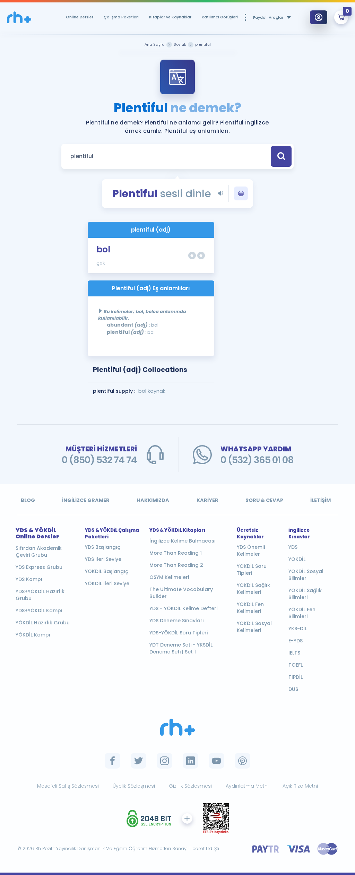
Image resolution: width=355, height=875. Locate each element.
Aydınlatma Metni (247, 785)
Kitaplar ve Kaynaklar (170, 17)
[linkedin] (190, 761)
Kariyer (207, 500)
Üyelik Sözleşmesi (134, 785)
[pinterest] (242, 761)
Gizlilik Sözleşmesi (190, 785)
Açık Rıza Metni (300, 785)
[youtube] (216, 761)
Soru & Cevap (264, 500)
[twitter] (138, 761)
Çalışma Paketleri (121, 17)
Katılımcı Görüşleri (220, 17)
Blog (28, 500)
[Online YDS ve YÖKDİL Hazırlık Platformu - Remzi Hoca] (177, 727)
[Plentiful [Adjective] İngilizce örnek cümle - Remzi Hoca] (19, 17)
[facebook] (112, 761)
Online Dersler (79, 17)
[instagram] (164, 761)
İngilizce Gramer (86, 500)
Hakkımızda (153, 500)
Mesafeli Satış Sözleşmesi (68, 785)
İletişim (320, 500)
